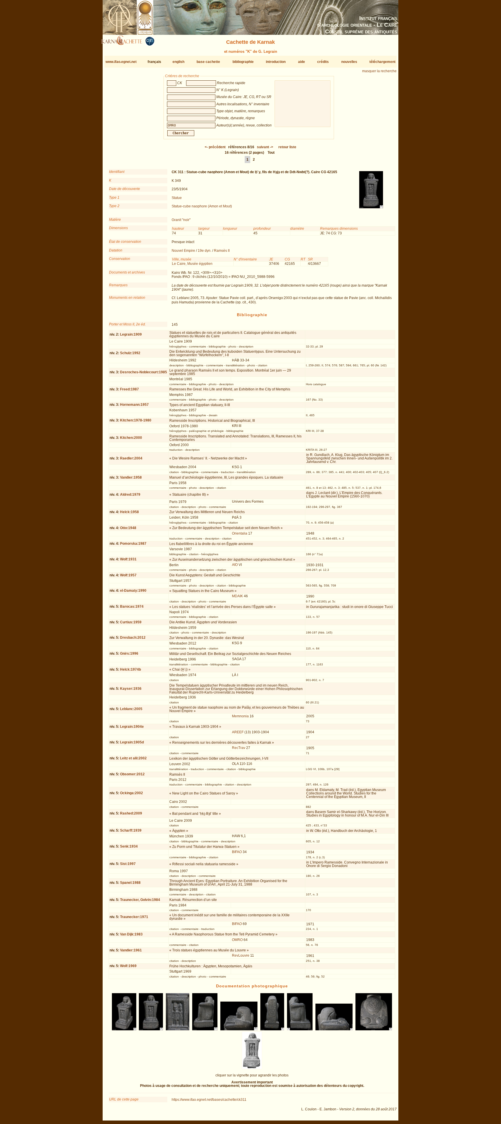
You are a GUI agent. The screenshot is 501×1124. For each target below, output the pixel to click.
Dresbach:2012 (133, 638)
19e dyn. (204, 251)
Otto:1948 (128, 528)
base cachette (208, 62)
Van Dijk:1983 (131, 934)
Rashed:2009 (131, 813)
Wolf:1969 (128, 966)
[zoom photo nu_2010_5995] (334, 1029)
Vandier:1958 (131, 477)
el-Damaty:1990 (133, 591)
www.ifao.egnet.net (121, 62)
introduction (276, 62)
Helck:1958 (129, 512)
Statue (177, 198)
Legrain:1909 (131, 334)
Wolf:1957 (128, 575)
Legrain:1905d (132, 742)
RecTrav (238, 748)
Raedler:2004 (131, 458)
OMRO (237, 940)
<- (215, 147)
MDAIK (237, 596)
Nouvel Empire (183, 251)
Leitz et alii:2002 (133, 758)
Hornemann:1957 (134, 405)
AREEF (238, 732)
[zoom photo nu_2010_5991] (205, 1029)
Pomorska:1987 (133, 544)
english (178, 62)
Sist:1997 (128, 864)
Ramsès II (222, 251)
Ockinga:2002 (131, 793)
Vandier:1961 (131, 950)
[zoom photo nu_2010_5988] (124, 1029)
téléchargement (382, 62)
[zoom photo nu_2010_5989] (151, 1029)
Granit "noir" (181, 220)
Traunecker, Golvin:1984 (140, 900)
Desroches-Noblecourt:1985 (143, 372)
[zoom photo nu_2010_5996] (373, 1029)
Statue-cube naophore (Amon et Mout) (202, 206)
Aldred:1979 (130, 495)
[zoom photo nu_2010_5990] (177, 1029)
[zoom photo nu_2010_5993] (272, 1029)
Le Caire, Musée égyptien (192, 264)
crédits (323, 62)
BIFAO (237, 852)
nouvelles (349, 62)
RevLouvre (240, 955)
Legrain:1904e (132, 727)
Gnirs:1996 (129, 653)
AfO (235, 565)
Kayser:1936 (130, 689)
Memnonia (240, 716)
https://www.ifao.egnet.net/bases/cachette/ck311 (209, 1100)
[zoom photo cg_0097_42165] (252, 1068)
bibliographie (243, 62)
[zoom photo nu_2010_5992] (239, 1029)
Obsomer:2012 (132, 774)
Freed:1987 (129, 389)
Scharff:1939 (130, 830)
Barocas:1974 (132, 606)
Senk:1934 (129, 846)
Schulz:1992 (130, 353)
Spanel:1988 (130, 883)
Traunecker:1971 (134, 917)
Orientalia (239, 533)
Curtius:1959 (130, 622)
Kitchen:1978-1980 (135, 420)
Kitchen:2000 (131, 438)
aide (301, 62)
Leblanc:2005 (131, 709)
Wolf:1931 (128, 559)
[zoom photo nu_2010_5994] (300, 1029)
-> (265, 147)
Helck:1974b (130, 669)
